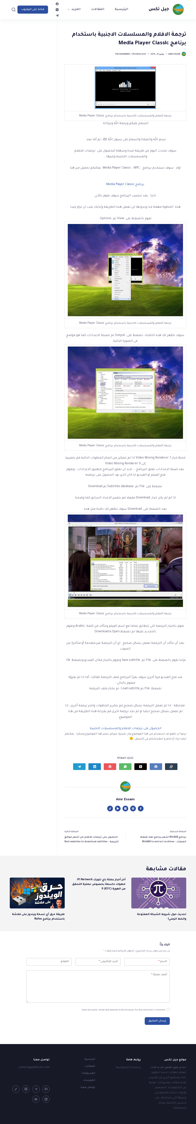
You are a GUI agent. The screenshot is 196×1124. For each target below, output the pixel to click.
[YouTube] (46, 1099)
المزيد (76, 9)
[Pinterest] (110, 766)
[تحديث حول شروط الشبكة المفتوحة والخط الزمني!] (158, 893)
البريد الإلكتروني (108, 961)
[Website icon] (133, 808)
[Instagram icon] (125, 808)
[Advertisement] (30, 95)
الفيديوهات (88, 1073)
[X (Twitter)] (140, 766)
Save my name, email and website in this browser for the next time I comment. (123, 1010)
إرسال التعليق (157, 1020)
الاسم (162, 961)
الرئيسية (121, 9)
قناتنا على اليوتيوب (32, 9)
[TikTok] (16, 1089)
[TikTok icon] (110, 808)
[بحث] (14, 10)
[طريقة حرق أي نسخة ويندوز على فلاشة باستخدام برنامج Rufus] (37, 893)
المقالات (97, 9)
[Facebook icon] (141, 808)
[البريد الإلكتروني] (36, 1099)
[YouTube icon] (118, 808)
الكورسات (89, 1080)
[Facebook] (57, 3)
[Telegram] (57, 15)
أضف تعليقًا (159, 974)
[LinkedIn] (94, 766)
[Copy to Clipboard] (171, 766)
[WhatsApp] (125, 766)
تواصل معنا (88, 1087)
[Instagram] (57, 9)
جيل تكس (159, 9)
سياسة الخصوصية (128, 1067)
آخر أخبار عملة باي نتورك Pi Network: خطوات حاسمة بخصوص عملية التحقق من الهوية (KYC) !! (99, 884)
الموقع (65, 961)
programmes (122, 54)
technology (138, 54)
